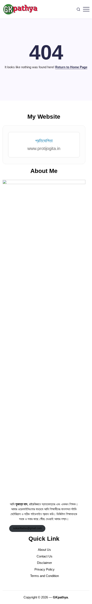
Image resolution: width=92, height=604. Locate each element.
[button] (78, 9)
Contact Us (44, 556)
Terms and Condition (44, 576)
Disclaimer (44, 563)
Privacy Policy (44, 569)
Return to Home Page (71, 67)
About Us (44, 549)
